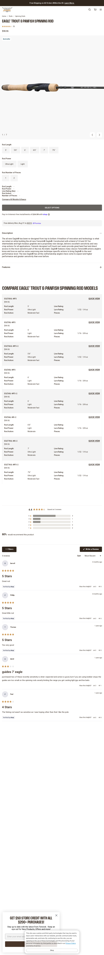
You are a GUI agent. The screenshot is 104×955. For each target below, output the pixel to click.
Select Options (52, 207)
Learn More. (69, 3)
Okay (52, 950)
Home (4, 16)
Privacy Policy (71, 943)
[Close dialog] (56, 915)
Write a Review (93, 550)
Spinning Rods (20, 16)
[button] (8, 26)
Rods (11, 16)
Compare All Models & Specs (14, 199)
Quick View (94, 299)
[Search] (89, 9)
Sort (79, 555)
